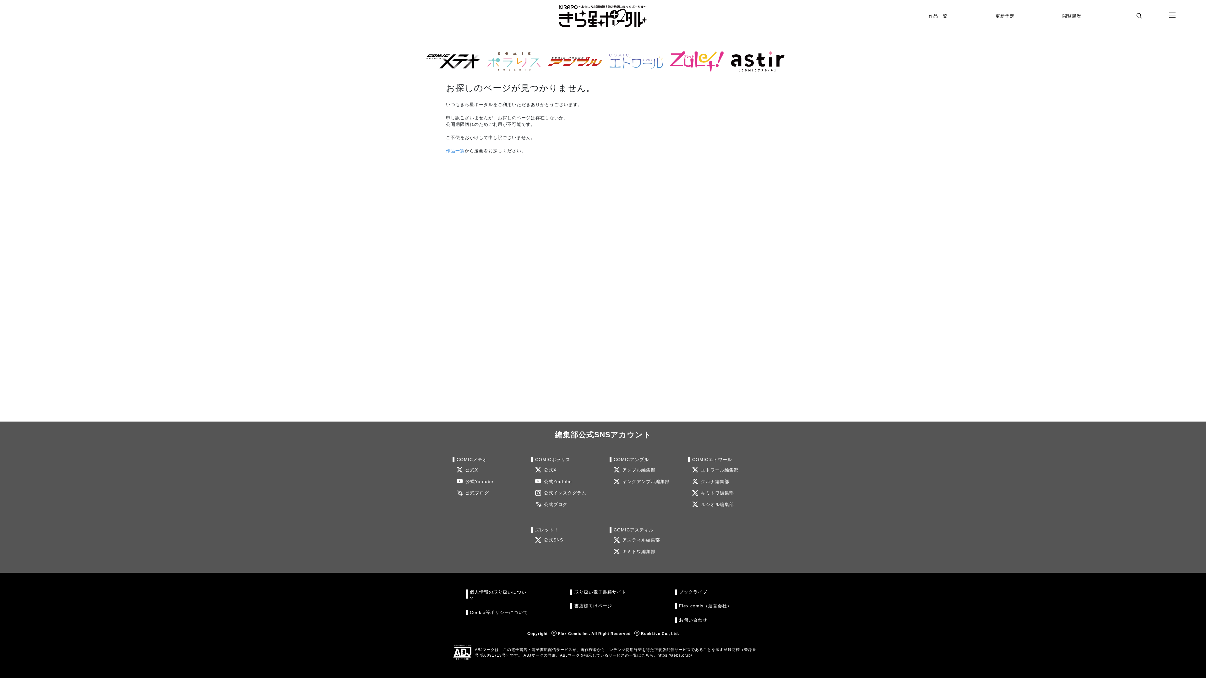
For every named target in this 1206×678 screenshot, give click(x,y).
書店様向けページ (593, 606)
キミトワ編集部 (717, 493)
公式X (471, 470)
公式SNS (553, 540)
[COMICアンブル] (572, 61)
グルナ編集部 (715, 481)
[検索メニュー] (1139, 15)
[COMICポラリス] (511, 61)
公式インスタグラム (565, 493)
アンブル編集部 (638, 470)
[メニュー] (1172, 15)
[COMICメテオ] (450, 61)
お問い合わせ (693, 620)
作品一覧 (938, 16)
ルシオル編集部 (717, 504)
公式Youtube (479, 481)
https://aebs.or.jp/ (675, 655)
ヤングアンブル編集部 (646, 481)
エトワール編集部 (720, 470)
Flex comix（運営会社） (705, 606)
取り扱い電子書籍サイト (600, 592)
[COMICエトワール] (633, 61)
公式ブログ (477, 493)
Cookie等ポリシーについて (499, 612)
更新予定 (1005, 16)
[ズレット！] (694, 61)
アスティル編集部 (641, 540)
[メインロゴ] (603, 16)
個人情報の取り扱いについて (498, 595)
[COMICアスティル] (755, 61)
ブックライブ (693, 592)
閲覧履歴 (1071, 16)
